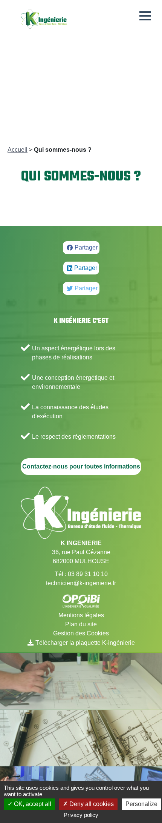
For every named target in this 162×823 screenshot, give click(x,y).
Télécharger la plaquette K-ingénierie (85, 643)
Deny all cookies (91, 804)
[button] (145, 15)
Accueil (18, 149)
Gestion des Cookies (81, 633)
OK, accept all (31, 804)
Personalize (141, 804)
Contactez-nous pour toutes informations (81, 466)
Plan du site (81, 624)
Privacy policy (81, 815)
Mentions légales (81, 615)
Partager (86, 247)
